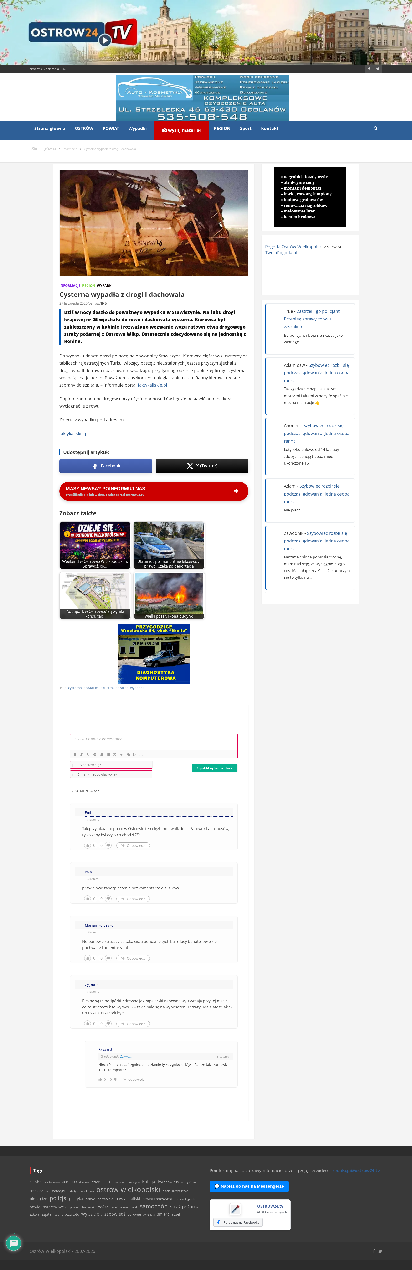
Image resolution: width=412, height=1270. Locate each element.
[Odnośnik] (128, 754)
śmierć (163, 1214)
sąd (57, 1215)
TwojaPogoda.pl (281, 252)
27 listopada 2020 (73, 303)
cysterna (75, 688)
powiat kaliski (94, 688)
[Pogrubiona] (75, 754)
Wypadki (138, 128)
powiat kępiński (186, 1199)
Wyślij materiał (184, 130)
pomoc (90, 1199)
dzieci (96, 1181)
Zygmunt (126, 1056)
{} (134, 754)
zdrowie (134, 1214)
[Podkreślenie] (88, 754)
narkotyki (73, 1191)
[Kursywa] (81, 754)
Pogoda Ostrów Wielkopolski (294, 246)
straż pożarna (118, 688)
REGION (222, 128)
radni (114, 1207)
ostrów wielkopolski (128, 1189)
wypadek (137, 688)
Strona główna (49, 128)
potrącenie (105, 1199)
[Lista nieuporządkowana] (108, 754)
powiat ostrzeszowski (48, 1206)
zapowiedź (114, 1214)
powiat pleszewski (82, 1207)
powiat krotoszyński (158, 1199)
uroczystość (70, 1214)
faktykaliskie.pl (152, 385)
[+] (141, 754)
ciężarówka (52, 1182)
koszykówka (189, 1182)
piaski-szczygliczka (175, 1191)
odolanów (87, 1191)
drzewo (84, 1182)
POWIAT (111, 128)
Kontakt (269, 128)
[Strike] (95, 754)
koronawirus (168, 1181)
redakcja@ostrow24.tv (356, 1170)
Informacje (70, 285)
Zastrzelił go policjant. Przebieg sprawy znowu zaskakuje (312, 319)
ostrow (94, 303)
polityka (76, 1198)
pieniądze (38, 1198)
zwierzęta (149, 1214)
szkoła (34, 1214)
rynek (134, 1207)
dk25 (74, 1182)
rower (124, 1207)
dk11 (65, 1182)
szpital (47, 1214)
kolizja (148, 1181)
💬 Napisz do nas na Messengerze (249, 1186)
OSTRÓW (84, 128)
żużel (176, 1214)
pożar (103, 1206)
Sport (246, 128)
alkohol (36, 1181)
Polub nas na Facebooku (241, 1222)
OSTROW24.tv (270, 1206)
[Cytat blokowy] (115, 754)
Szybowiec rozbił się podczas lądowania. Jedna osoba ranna (317, 372)
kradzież (36, 1190)
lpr (47, 1191)
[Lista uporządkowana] (101, 754)
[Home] (44, 149)
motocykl (58, 1191)
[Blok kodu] (121, 754)
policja (58, 1198)
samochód (154, 1206)
